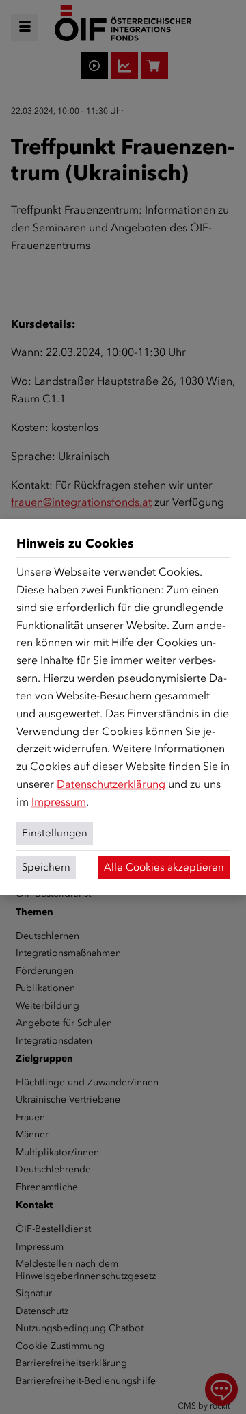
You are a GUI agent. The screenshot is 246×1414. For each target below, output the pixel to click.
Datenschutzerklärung (111, 783)
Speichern (46, 867)
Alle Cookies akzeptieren (164, 867)
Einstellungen (54, 833)
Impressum (58, 801)
